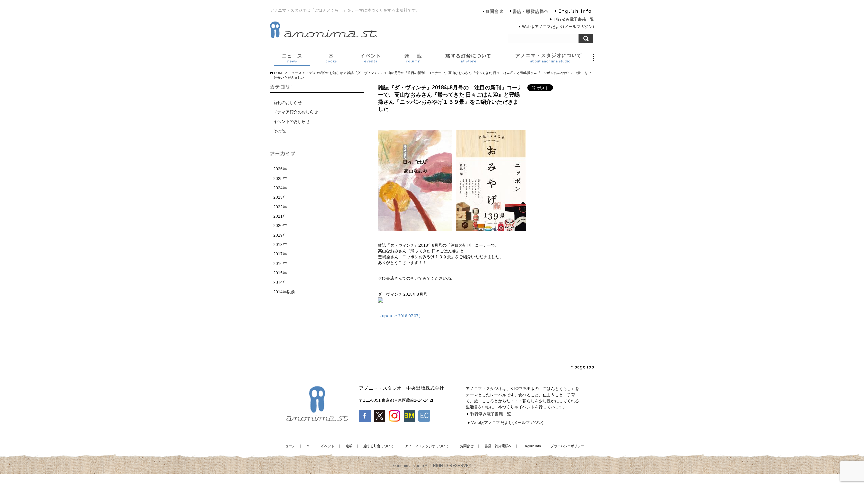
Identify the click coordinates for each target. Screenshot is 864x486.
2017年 (280, 254)
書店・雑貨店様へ (529, 12)
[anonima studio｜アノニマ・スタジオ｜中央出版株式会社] (323, 37)
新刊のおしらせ (287, 102)
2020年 (280, 225)
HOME (279, 73)
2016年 (280, 263)
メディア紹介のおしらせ (295, 112)
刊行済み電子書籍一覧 (574, 19)
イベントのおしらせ (291, 121)
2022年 (280, 207)
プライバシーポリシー (567, 446)
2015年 (280, 273)
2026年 (280, 169)
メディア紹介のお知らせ (324, 73)
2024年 (280, 188)
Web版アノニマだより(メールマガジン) (558, 26)
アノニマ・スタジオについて (548, 59)
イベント (370, 59)
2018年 (280, 244)
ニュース (292, 59)
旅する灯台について (468, 59)
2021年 (280, 216)
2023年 (280, 197)
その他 (279, 131)
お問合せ (493, 12)
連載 (412, 59)
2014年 (280, 282)
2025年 (280, 178)
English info (573, 12)
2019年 (280, 235)
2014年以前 (284, 292)
